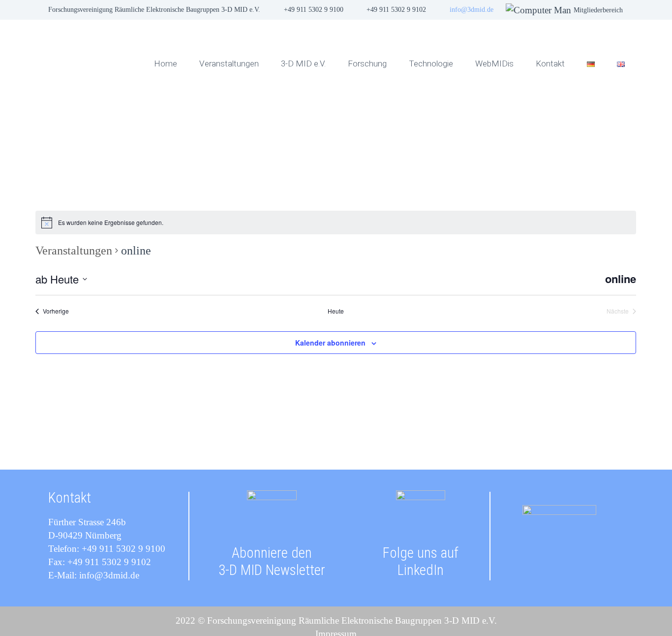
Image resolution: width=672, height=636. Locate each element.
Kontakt (550, 63)
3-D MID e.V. (303, 63)
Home (165, 63)
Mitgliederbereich (598, 10)
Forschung (367, 63)
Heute (336, 311)
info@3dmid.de (471, 9)
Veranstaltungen (229, 63)
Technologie (431, 63)
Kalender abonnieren (330, 343)
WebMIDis (494, 63)
